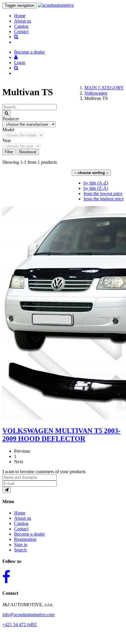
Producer (10, 118)
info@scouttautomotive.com (28, 614)
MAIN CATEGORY (104, 87)
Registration (25, 539)
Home (19, 15)
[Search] (6, 113)
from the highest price (104, 198)
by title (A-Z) (96, 182)
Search (20, 549)
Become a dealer (29, 534)
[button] (16, 57)
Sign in (20, 544)
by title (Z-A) (96, 188)
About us (22, 20)
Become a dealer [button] (29, 52)
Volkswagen (95, 93)
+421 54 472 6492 (19, 624)
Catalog (21, 26)
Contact (21, 31)
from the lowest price (103, 193)
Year (6, 140)
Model (8, 129)
